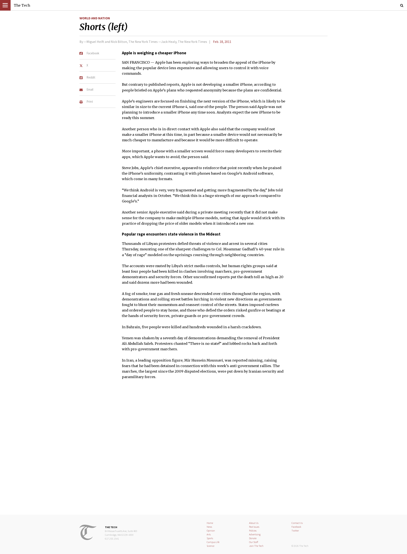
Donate (252, 538)
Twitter (295, 530)
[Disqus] (203, 450)
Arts (209, 534)
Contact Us (297, 523)
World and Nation (94, 18)
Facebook (296, 526)
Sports (210, 538)
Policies (252, 530)
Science (210, 545)
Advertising (255, 534)
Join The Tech (256, 545)
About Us (253, 523)
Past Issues (254, 526)
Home (210, 523)
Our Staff (253, 542)
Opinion (211, 530)
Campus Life (213, 542)
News (209, 526)
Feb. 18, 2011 (222, 41)
